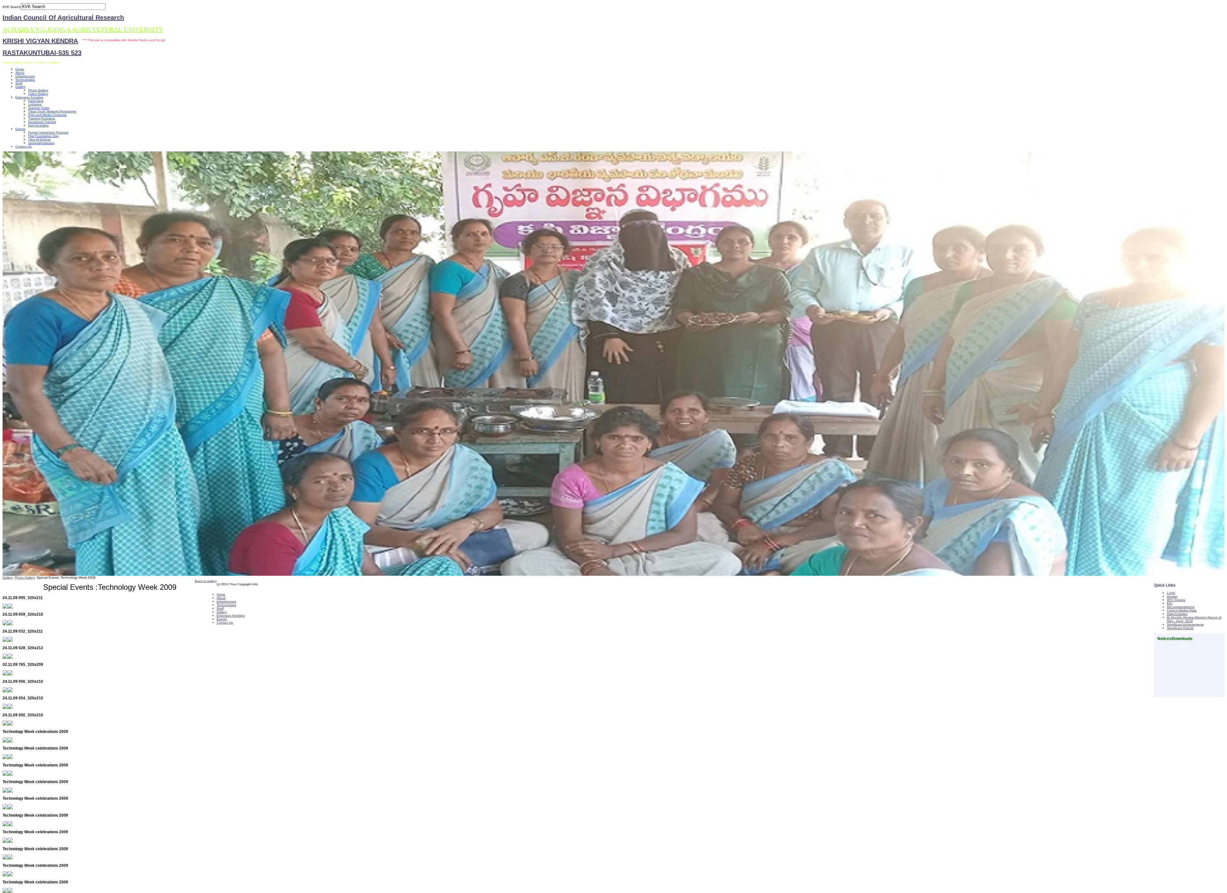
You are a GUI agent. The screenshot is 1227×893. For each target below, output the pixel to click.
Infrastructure (25, 76)
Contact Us (23, 146)
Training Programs (41, 118)
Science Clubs (38, 108)
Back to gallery (206, 581)
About (19, 72)
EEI (1169, 603)
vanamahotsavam (41, 143)
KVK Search (12, 7)
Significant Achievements (1185, 624)
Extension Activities (29, 97)
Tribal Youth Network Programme (52, 111)
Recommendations (1180, 607)
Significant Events (1180, 628)
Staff (18, 83)
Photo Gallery (38, 90)
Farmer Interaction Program (48, 132)
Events (20, 129)
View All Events (39, 139)
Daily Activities (38, 125)
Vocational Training (42, 122)
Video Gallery (38, 94)
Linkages (35, 104)
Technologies (25, 79)
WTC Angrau (1176, 600)
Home (19, 69)
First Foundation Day (43, 136)
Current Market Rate (1182, 610)
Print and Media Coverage (47, 115)
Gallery (20, 87)
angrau (1172, 596)
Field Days (35, 101)
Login (1171, 593)
